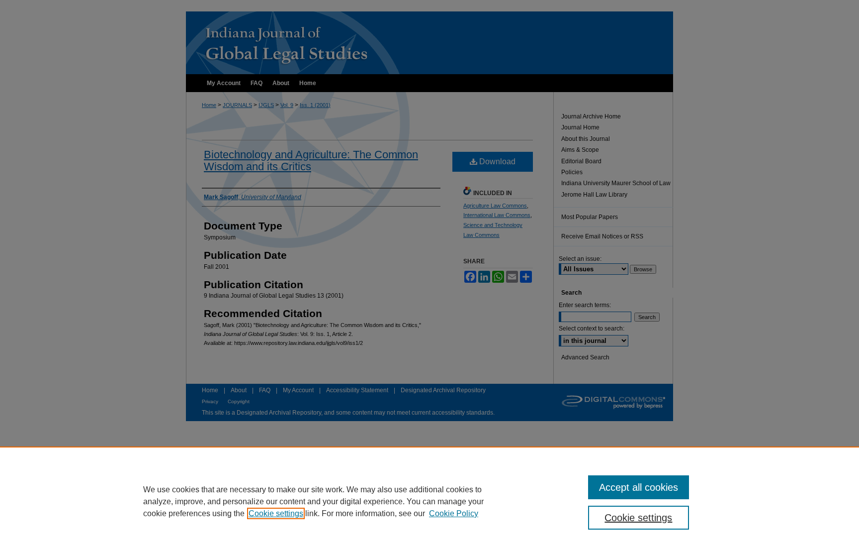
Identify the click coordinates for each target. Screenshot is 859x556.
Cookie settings (276, 513)
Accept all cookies (638, 487)
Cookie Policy (453, 513)
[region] (429, 501)
